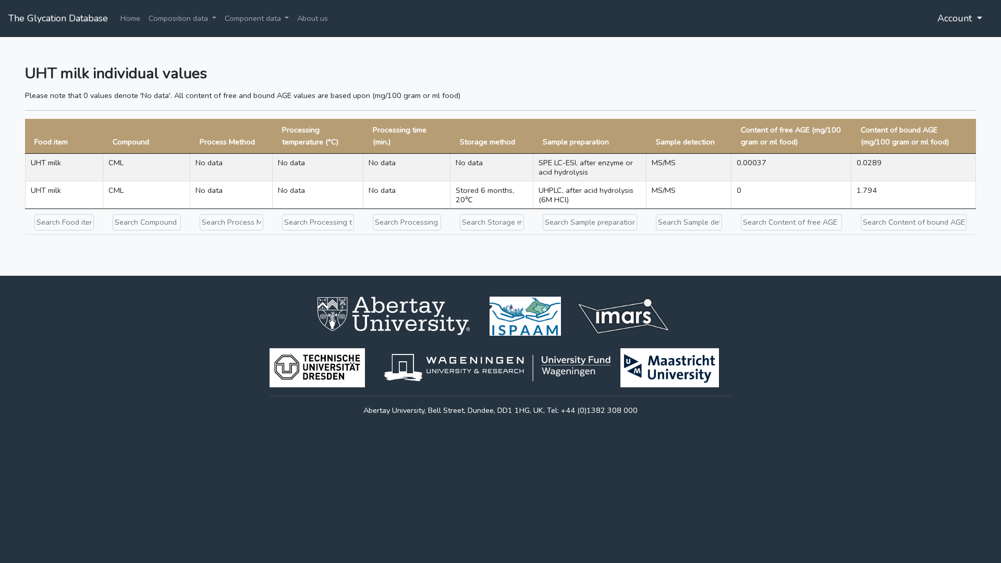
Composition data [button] (179, 18)
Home (130, 18)
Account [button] (955, 18)
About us (312, 18)
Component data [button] (254, 18)
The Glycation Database (58, 18)
